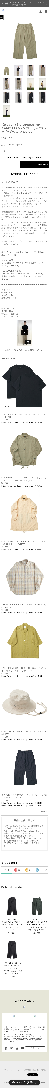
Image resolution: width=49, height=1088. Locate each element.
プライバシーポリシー (12, 1070)
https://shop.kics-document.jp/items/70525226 (21, 613)
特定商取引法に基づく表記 (35, 1070)
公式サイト (35, 1048)
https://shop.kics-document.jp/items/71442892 (21, 806)
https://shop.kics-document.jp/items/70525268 (21, 740)
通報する (44, 811)
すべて (6, 870)
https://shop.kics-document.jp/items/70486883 (21, 803)
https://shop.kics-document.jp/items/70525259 (21, 422)
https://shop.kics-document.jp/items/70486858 (21, 549)
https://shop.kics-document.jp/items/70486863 (21, 486)
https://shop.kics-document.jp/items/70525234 (21, 676)
